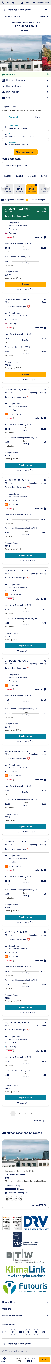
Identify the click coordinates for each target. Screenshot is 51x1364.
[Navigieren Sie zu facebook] (5, 1332)
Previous (3, 185)
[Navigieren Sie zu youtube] (21, 1332)
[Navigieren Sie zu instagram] (13, 1332)
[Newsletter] (8, 2)
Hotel (37, 117)
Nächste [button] (37, 1120)
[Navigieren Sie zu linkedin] (28, 1332)
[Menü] (46, 9)
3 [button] (25, 1113)
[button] (7, 1199)
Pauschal (13, 117)
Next (48, 185)
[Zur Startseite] (16, 9)
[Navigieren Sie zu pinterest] (43, 1332)
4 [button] (31, 1113)
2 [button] (19, 1113)
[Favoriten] (13, 2)
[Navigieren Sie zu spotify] (36, 1332)
